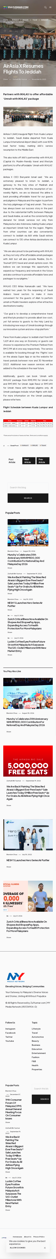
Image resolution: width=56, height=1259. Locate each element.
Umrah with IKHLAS (42, 165)
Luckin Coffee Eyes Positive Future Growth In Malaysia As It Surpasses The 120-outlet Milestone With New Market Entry (27, 646)
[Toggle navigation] (50, 7)
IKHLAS (25, 20)
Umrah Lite (47, 380)
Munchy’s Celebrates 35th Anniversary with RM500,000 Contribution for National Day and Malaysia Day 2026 (26, 559)
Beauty (35, 1041)
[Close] (45, 1248)
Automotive (38, 1037)
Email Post (14, 445)
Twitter (9, 1037)
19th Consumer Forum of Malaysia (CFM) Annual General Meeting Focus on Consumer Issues (13, 1109)
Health (35, 1065)
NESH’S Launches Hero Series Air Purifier (28, 860)
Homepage (17, 1237)
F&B (34, 1061)
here (18, 399)
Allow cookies (17, 1248)
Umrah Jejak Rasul (31, 383)
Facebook (10, 1033)
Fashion (35, 1057)
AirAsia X (15, 20)
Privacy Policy (38, 1237)
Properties (37, 1069)
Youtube (9, 1041)
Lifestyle (36, 1028)
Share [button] (5, 79)
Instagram (10, 1028)
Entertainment (39, 1053)
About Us (27, 1237)
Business (36, 1045)
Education (37, 1049)
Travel (34, 20)
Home (5, 20)
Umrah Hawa (14, 387)
